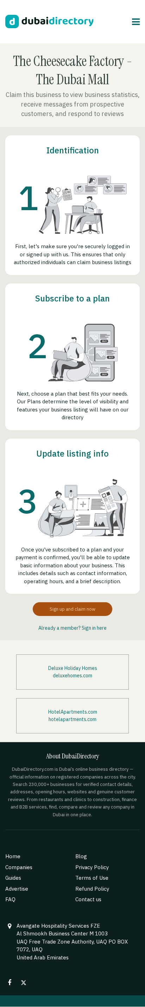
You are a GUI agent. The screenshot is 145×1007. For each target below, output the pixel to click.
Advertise (16, 888)
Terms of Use (91, 877)
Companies (18, 867)
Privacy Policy (92, 867)
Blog (81, 856)
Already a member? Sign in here (72, 628)
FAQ (10, 899)
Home (12, 856)
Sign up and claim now (72, 609)
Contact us (88, 899)
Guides (13, 877)
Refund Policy (92, 888)
